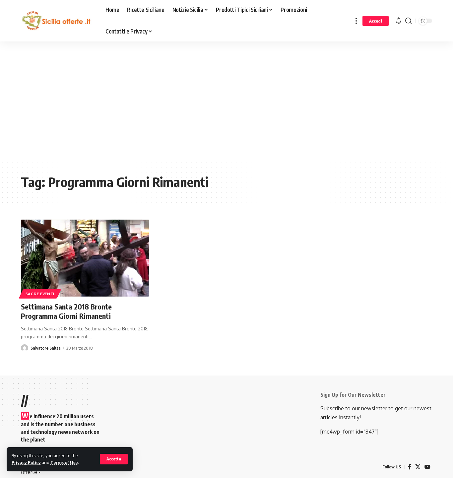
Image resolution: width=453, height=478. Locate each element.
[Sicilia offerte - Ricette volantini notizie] (58, 21)
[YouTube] (427, 466)
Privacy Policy (26, 462)
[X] (418, 466)
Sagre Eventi (40, 293)
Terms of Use (64, 462)
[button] (114, 459)
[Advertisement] (167, 105)
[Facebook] (409, 466)
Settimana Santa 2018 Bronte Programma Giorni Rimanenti (66, 311)
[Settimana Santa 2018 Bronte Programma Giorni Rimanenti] (85, 258)
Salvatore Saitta (46, 348)
